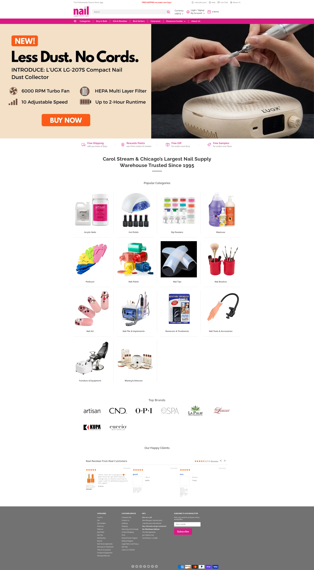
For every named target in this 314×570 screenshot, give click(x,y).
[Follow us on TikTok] (152, 566)
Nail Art (99, 541)
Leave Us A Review (128, 550)
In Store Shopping (128, 532)
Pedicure (100, 529)
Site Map (125, 547)
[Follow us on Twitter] (136, 566)
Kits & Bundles (120, 21)
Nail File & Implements (104, 544)
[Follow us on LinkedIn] (156, 566)
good (135, 474)
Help (213, 2)
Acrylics (100, 517)
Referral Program (127, 541)
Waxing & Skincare (103, 556)
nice (181, 474)
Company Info (126, 517)
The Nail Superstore (149, 532)
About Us (236, 2)
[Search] (168, 11)
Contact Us (125, 520)
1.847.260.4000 (157, 520)
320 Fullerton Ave (148, 535)
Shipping (125, 526)
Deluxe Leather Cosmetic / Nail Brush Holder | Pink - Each (137, 490)
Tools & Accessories (104, 550)
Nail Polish (100, 532)
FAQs (123, 535)
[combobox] (129, 11)
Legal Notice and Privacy (130, 544)
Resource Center (174, 21)
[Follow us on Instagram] (140, 566)
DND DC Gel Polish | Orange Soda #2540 (90, 487)
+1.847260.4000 (147, 523)
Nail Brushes (101, 538)
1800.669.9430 (147, 520)
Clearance (156, 21)
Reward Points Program (130, 538)
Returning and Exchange (130, 529)
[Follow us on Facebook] (132, 566)
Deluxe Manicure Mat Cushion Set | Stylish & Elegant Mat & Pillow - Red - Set (184, 492)
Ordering (125, 523)
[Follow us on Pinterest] (144, 566)
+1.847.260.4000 (200, 2)
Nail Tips (100, 535)
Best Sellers (139, 21)
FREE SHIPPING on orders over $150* (157, 2)
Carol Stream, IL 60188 (149, 538)
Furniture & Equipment (104, 553)
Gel (98, 520)
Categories (84, 21)
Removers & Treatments (105, 547)
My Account (197, 13)
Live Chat (224, 2)
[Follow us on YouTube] (148, 566)
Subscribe (183, 531)
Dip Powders (101, 523)
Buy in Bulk (101, 21)
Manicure (100, 526)
